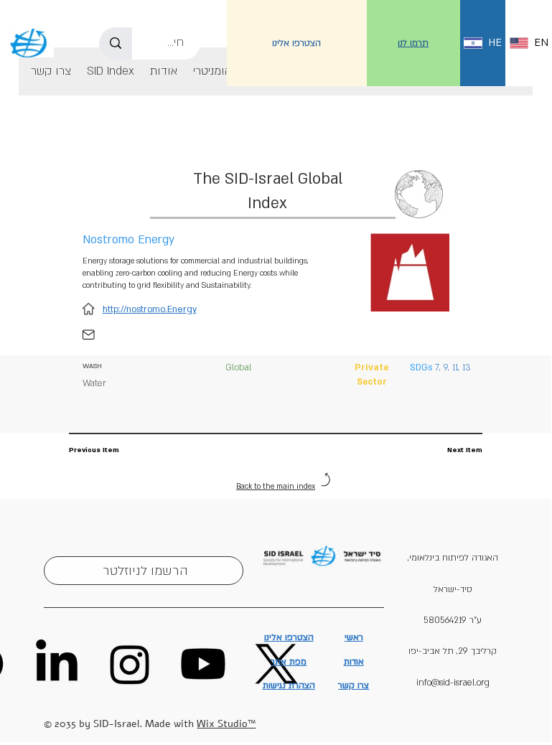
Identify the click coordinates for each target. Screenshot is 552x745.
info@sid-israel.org (453, 682)
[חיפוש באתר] (115, 43)
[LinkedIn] (57, 664)
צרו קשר (353, 685)
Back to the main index (275, 487)
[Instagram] (130, 664)
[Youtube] (203, 664)
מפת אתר (289, 661)
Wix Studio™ (226, 724)
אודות (354, 661)
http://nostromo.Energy (150, 309)
